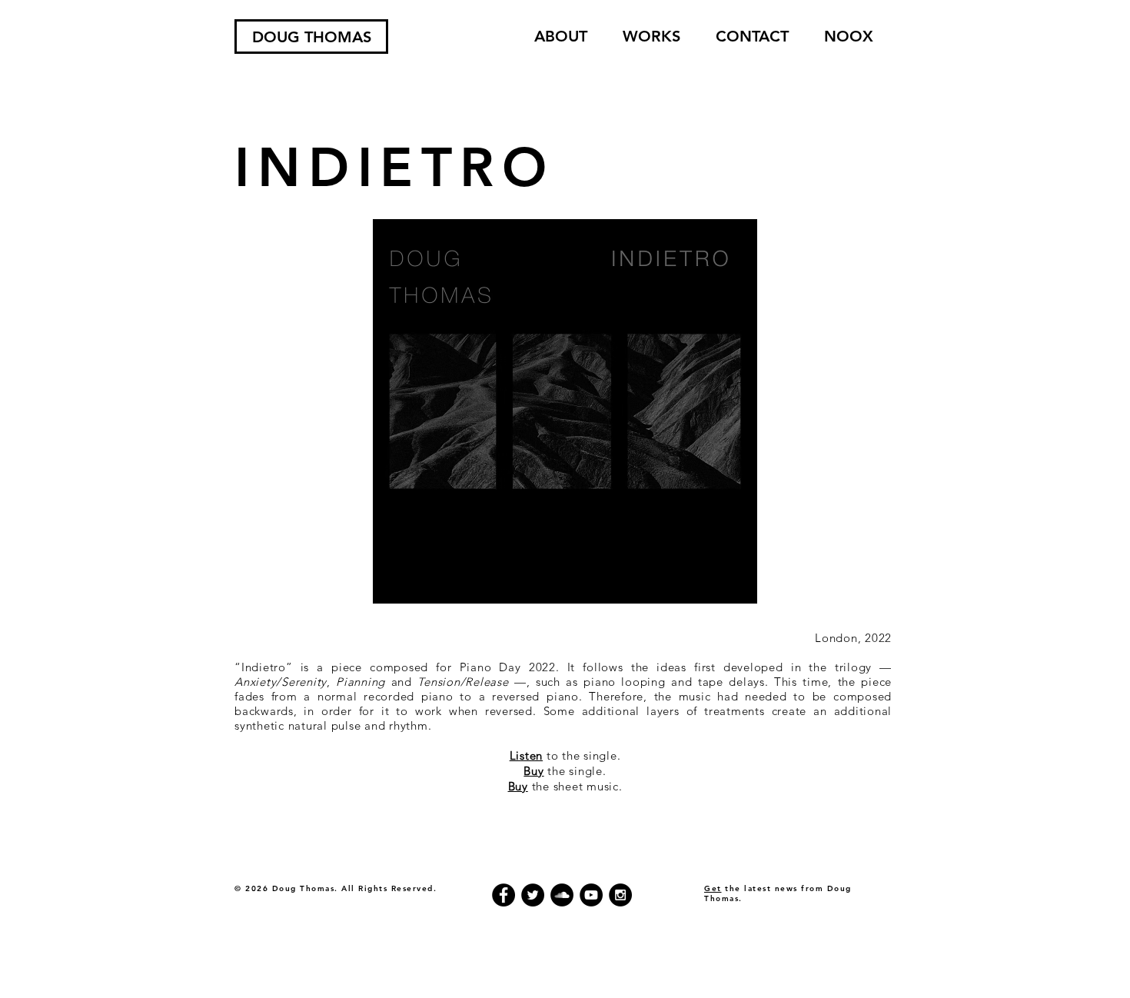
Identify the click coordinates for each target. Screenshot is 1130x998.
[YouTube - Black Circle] (591, 895)
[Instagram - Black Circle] (620, 895)
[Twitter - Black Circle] (532, 895)
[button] (651, 36)
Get (713, 888)
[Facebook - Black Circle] (503, 895)
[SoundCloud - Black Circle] (561, 895)
